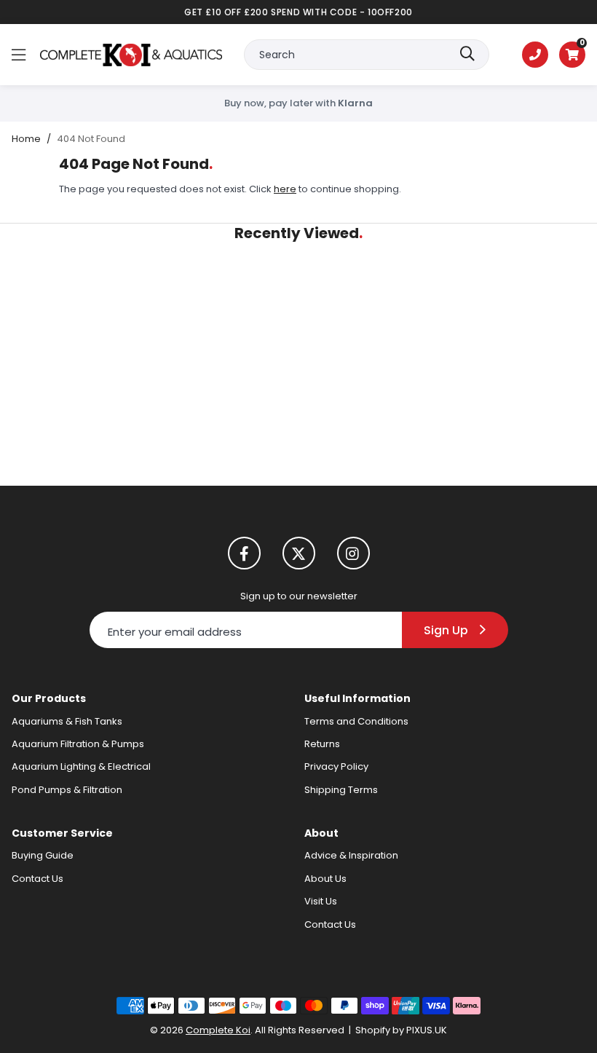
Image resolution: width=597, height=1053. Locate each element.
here (285, 189)
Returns (322, 744)
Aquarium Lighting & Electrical (81, 766)
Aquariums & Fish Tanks (67, 721)
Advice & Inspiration (351, 855)
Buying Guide (43, 855)
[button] (572, 55)
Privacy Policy (336, 766)
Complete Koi (131, 54)
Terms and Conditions (356, 721)
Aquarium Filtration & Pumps (78, 744)
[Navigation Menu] (18, 55)
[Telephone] (535, 55)
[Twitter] (298, 553)
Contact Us (37, 879)
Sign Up (446, 630)
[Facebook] (244, 553)
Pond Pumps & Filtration (67, 790)
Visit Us (320, 901)
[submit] (467, 54)
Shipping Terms (341, 790)
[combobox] (366, 54)
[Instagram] (353, 553)
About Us (325, 879)
